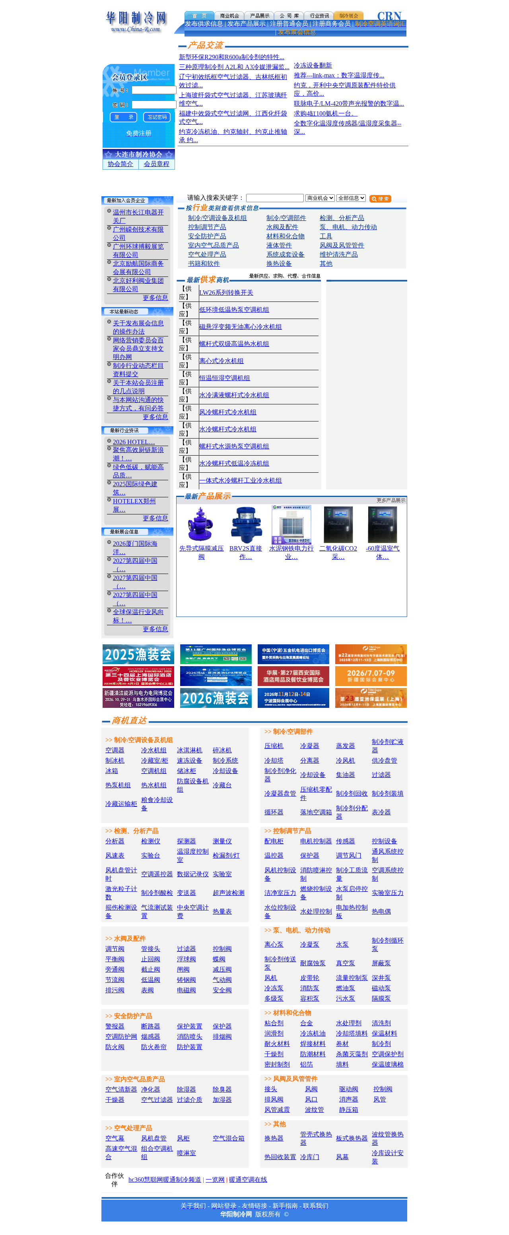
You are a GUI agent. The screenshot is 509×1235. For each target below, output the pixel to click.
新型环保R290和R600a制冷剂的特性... (231, 57)
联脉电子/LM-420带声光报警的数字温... (349, 103)
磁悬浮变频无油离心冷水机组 (240, 326)
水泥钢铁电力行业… (291, 552)
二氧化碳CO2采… (338, 552)
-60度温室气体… (383, 552)
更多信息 (155, 297)
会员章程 (156, 163)
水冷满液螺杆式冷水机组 (234, 395)
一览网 (215, 1179)
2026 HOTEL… (134, 442)
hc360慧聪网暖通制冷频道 (164, 1179)
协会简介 (120, 163)
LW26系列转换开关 (226, 292)
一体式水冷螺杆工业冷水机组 (240, 480)
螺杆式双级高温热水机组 (234, 343)
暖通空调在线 (248, 1179)
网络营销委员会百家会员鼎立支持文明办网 (138, 348)
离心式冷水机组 (221, 361)
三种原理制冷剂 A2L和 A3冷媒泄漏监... (234, 67)
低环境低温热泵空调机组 (234, 309)
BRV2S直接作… (245, 552)
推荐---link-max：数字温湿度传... (339, 75)
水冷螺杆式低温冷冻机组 (234, 463)
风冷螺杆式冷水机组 (227, 412)
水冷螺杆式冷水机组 (227, 429)
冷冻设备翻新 (313, 65)
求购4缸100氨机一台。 (325, 113)
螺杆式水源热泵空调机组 (234, 446)
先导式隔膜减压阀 (201, 552)
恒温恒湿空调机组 (224, 378)
